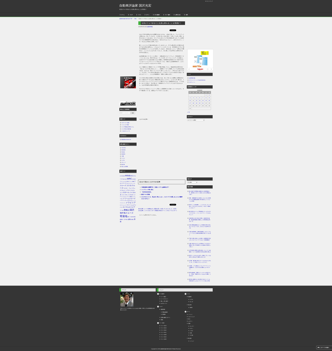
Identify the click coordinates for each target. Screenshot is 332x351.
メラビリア (131, 202)
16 (209, 100)
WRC (129, 179)
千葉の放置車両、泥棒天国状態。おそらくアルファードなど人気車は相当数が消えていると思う (200, 233)
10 (190, 100)
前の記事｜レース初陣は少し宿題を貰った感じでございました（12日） (157, 208)
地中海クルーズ (126, 213)
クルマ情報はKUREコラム (128, 127)
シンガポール (124, 192)
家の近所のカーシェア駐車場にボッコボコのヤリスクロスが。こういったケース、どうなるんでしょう (200, 213)
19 (196, 103)
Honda (123, 152)
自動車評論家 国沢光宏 (135, 5)
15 (206, 100)
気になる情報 (125, 166)
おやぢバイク (164, 303)
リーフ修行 (163, 296)
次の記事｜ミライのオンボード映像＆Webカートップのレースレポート (157, 210)
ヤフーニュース (123, 205)
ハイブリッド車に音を (147, 189)
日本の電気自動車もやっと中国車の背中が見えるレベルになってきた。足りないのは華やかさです (200, 226)
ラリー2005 (163, 339)
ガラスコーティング (131, 183)
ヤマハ (191, 328)
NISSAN (123, 150)
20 (199, 103)
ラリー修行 (167, 14)
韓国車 (163, 314)
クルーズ (123, 185)
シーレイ (192, 341)
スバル (123, 158)
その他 (191, 335)
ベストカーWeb (125, 124)
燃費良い (122, 219)
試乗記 (132, 219)
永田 (187, 14)
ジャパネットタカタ (127, 194)
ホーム (122, 14)
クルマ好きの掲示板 (126, 129)
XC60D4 (134, 179)
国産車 (189, 296)
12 (196, 100)
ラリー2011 (163, 332)
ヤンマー (192, 326)
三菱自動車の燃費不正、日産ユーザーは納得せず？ (155, 187)
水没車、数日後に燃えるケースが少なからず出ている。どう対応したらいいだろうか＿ (200, 261)
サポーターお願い (126, 122)
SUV (126, 179)
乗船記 (127, 210)
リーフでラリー (164, 299)
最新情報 (149, 26)
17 (190, 103)
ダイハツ (124, 162)
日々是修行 (157, 14)
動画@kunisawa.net (126, 139)
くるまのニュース (126, 131)
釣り (189, 319)
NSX (124, 179)
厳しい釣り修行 (164, 301)
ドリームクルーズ (129, 198)
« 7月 (188, 112)
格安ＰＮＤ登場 (145, 194)
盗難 (129, 219)
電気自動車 (165, 312)
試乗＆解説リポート (165, 317)
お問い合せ (178, 14)
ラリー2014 (163, 325)
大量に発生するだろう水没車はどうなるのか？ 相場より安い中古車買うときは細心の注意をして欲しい (200, 245)
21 (203, 103)
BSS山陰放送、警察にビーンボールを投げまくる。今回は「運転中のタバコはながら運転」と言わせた (200, 274)
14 (203, 100)
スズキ (123, 160)
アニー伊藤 (131, 181)
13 (199, 100)
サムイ (123, 190)
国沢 (132, 210)
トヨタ (191, 330)
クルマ (131, 14)
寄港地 (123, 216)
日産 (191, 333)
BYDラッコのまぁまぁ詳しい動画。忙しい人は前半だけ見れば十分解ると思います (200, 256)
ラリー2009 (163, 334)
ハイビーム (122, 200)
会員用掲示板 (192, 78)
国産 (189, 323)
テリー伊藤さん (130, 196)
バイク (139, 14)
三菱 (123, 156)
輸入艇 (189, 338)
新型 (134, 216)
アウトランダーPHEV (124, 181)
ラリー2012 (163, 330)
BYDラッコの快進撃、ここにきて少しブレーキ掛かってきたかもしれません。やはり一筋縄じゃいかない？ (200, 206)
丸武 (123, 210)
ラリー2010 (163, 337)
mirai (127, 175)
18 (193, 103)
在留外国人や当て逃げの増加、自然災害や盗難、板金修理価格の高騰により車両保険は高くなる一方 (200, 220)
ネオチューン (192, 82)
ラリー (129, 205)
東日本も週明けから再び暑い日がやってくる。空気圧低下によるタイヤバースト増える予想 (200, 280)
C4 (120, 175)
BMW (191, 307)
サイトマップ (209, 1)
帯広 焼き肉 (130, 216)
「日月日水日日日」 (146, 192)
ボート (147, 14)
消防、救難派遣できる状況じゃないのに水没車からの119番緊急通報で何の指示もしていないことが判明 (200, 199)
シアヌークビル (130, 190)
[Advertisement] (161, 105)
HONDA (123, 175)
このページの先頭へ (324, 347)
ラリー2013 (163, 328)
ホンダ (126, 200)
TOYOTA (124, 147)
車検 (162, 319)
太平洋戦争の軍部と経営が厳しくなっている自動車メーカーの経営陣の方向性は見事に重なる (200, 251)
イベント (190, 314)
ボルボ (129, 200)
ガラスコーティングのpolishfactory (197, 80)
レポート (190, 321)
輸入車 (123, 164)
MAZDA (123, 154)
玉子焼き (126, 219)
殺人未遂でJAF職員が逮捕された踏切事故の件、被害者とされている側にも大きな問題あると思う (200, 193)
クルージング (191, 316)
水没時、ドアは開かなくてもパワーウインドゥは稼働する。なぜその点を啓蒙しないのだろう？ (200, 267)
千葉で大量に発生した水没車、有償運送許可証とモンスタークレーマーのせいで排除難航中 (200, 239)
